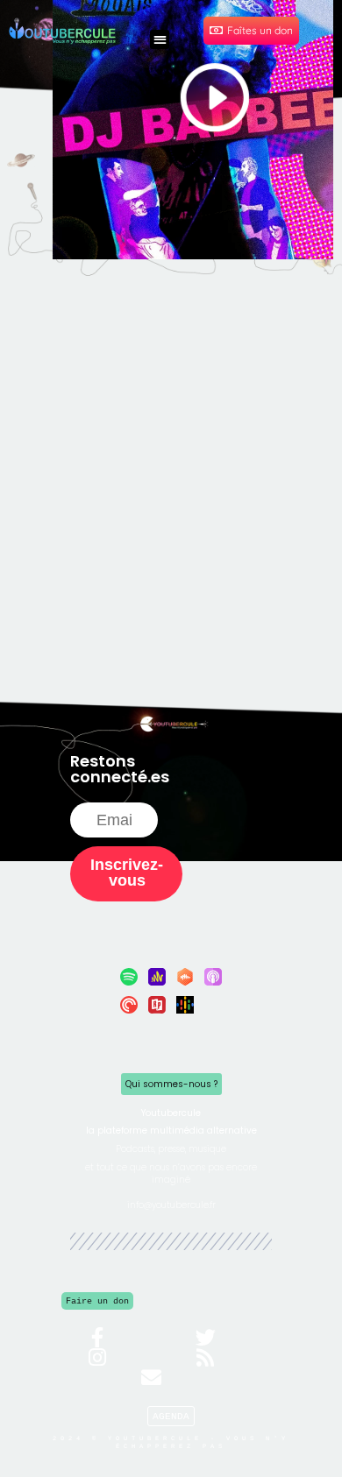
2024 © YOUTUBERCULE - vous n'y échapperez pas (171, 1442)
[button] (160, 40)
